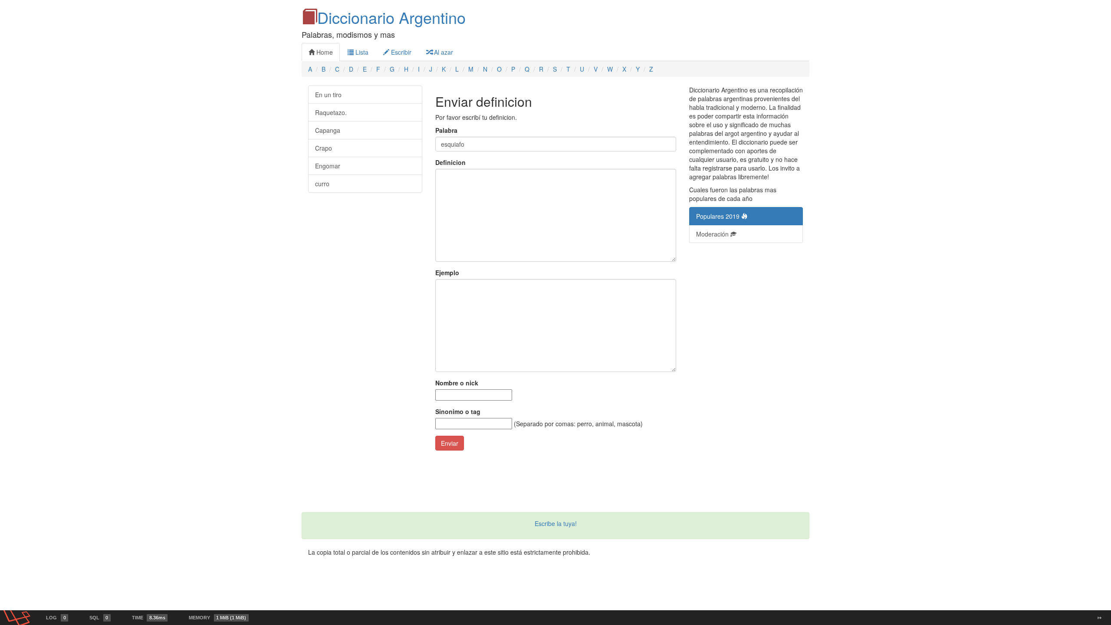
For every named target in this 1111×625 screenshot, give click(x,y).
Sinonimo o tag (457, 411)
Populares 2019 (718, 216)
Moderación (713, 234)
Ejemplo (447, 272)
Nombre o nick (456, 382)
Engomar (327, 165)
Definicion (450, 162)
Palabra (446, 130)
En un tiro (328, 94)
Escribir (400, 52)
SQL (98, 617)
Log (56, 617)
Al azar (442, 52)
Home (324, 52)
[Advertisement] (746, 382)
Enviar (449, 443)
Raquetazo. (331, 112)
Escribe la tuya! (556, 523)
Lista (361, 52)
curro (322, 183)
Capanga (327, 130)
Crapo (323, 148)
